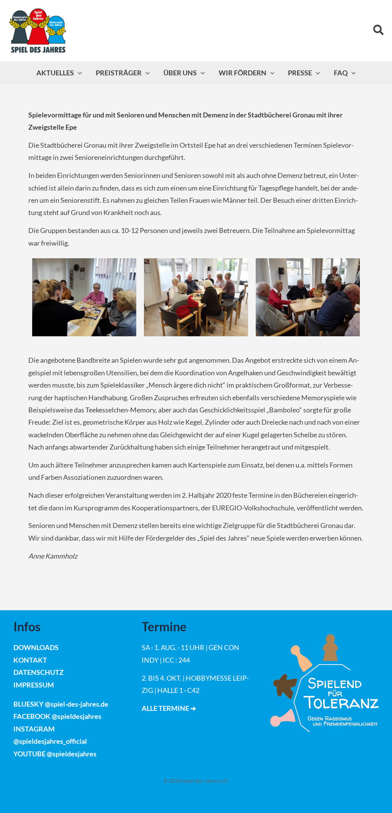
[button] (378, 30)
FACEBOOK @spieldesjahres (57, 716)
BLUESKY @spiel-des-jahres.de (60, 704)
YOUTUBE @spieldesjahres (54, 753)
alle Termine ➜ (169, 708)
